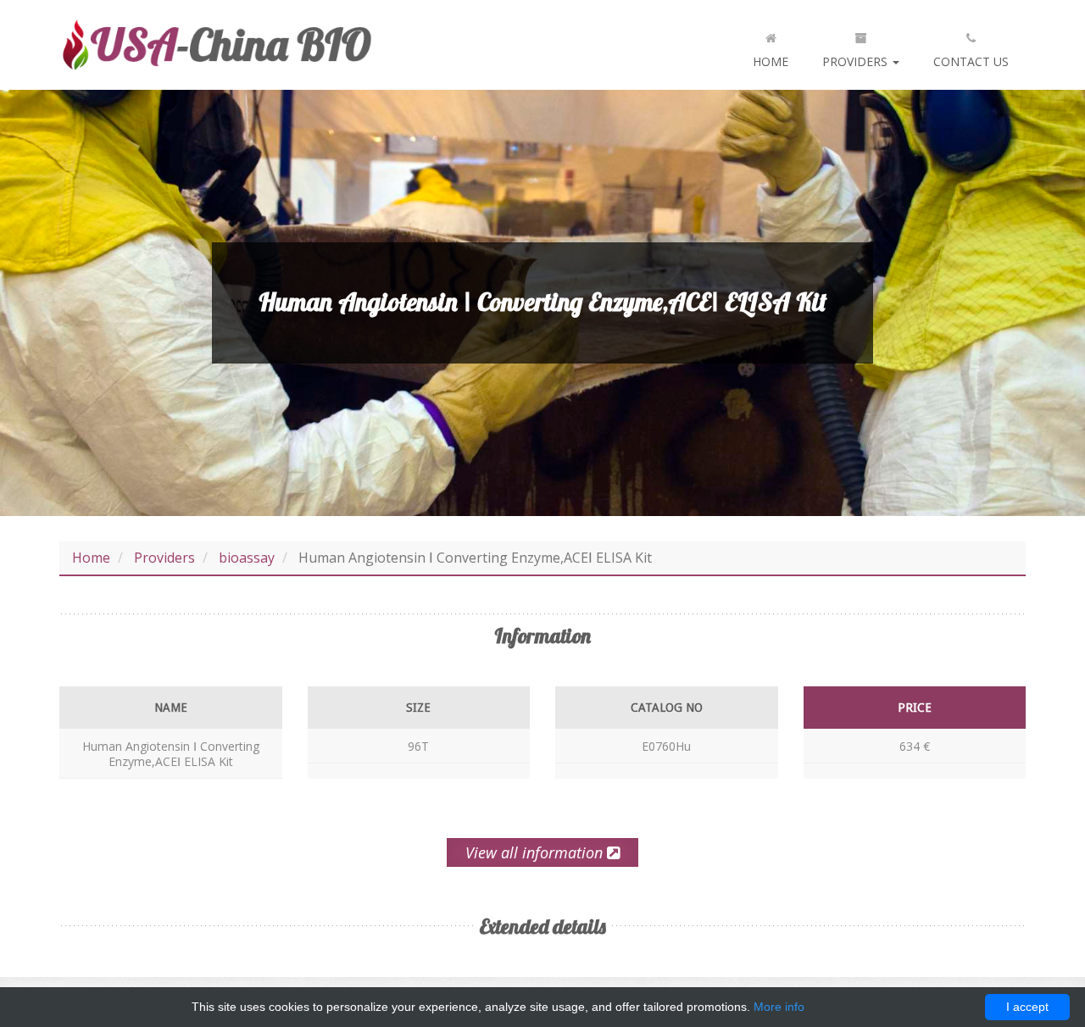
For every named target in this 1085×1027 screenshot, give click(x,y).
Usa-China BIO (216, 45)
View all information (536, 852)
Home (770, 61)
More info (779, 1006)
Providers (856, 61)
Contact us (971, 61)
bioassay (247, 557)
